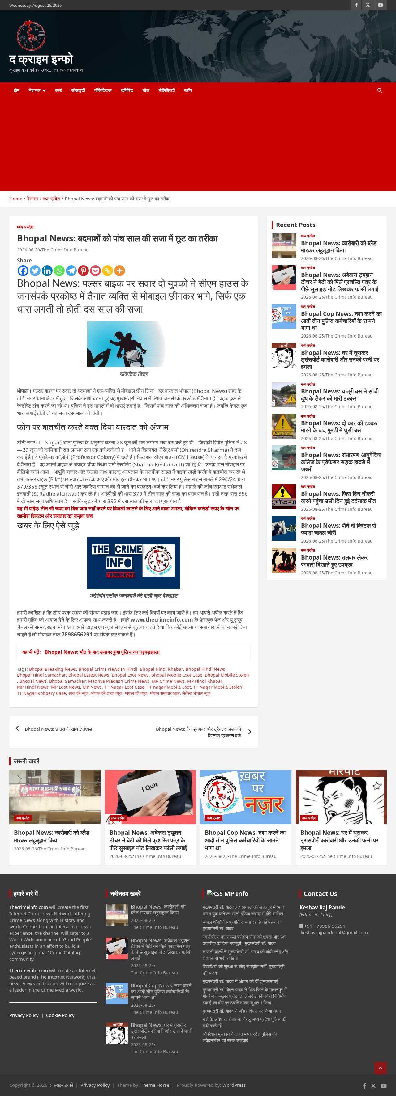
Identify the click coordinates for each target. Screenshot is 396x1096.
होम (16, 90)
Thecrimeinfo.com (28, 907)
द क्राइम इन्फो (41, 58)
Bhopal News (33, 681)
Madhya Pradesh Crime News (118, 681)
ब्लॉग (188, 90)
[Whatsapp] (59, 270)
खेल (146, 90)
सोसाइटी (78, 90)
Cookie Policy (60, 1015)
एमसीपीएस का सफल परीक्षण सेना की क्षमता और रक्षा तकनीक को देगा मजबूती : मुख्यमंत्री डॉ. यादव (244, 940)
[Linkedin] (47, 270)
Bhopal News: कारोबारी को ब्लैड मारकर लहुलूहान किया (339, 246)
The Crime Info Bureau (65, 250)
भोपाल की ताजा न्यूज (106, 693)
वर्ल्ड (58, 90)
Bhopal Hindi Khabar (161, 669)
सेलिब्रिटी (167, 90)
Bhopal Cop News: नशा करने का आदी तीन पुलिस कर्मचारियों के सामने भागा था (341, 321)
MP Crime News (168, 681)
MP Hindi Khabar (204, 681)
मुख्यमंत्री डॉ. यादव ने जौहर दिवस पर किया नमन (242, 1011)
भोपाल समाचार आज (165, 693)
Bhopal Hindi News (205, 669)
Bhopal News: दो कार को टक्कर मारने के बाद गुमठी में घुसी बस (339, 426)
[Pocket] (95, 270)
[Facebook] (23, 270)
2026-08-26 (312, 258)
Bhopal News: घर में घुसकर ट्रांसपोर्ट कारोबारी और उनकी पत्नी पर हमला (340, 360)
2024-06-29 (28, 250)
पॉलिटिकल (103, 90)
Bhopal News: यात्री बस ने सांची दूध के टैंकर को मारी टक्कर (340, 394)
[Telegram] (71, 270)
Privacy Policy (24, 1015)
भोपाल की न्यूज (136, 693)
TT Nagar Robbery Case (41, 693)
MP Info (236, 893)
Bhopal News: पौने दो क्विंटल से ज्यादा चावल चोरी (338, 529)
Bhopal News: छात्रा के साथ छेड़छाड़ (59, 729)
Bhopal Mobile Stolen (227, 675)
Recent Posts (296, 224)
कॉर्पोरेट (127, 90)
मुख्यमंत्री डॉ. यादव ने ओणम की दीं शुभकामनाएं (240, 981)
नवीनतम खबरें (125, 893)
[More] (119, 270)
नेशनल (35, 90)
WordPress (234, 1085)
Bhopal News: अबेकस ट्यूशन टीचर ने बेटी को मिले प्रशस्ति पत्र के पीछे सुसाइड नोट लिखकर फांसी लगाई (339, 282)
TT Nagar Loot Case (124, 687)
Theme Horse (155, 1085)
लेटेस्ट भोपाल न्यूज (196, 693)
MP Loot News (65, 687)
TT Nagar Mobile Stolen (217, 687)
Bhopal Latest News (88, 675)
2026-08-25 (312, 297)
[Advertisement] (189, 144)
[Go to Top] (380, 1068)
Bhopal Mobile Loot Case (176, 675)
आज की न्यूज (78, 693)
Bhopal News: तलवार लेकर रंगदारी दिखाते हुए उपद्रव (334, 561)
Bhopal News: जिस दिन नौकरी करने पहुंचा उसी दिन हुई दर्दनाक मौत (338, 497)
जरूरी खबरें (26, 761)
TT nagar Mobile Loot (169, 687)
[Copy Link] (107, 270)
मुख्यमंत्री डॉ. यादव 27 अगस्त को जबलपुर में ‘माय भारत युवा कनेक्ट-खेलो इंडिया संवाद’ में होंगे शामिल (243, 910)
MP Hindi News (33, 687)
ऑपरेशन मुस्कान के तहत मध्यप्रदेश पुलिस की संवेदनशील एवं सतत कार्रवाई (240, 1037)
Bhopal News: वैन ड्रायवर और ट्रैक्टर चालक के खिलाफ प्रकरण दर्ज (199, 732)
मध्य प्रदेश (25, 227)
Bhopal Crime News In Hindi (108, 669)
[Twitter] (35, 270)
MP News (92, 687)
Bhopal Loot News (130, 675)
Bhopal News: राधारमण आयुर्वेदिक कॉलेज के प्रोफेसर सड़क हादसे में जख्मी (341, 462)
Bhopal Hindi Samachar (41, 675)
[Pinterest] (83, 270)
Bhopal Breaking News (52, 669)
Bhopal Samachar (67, 681)
